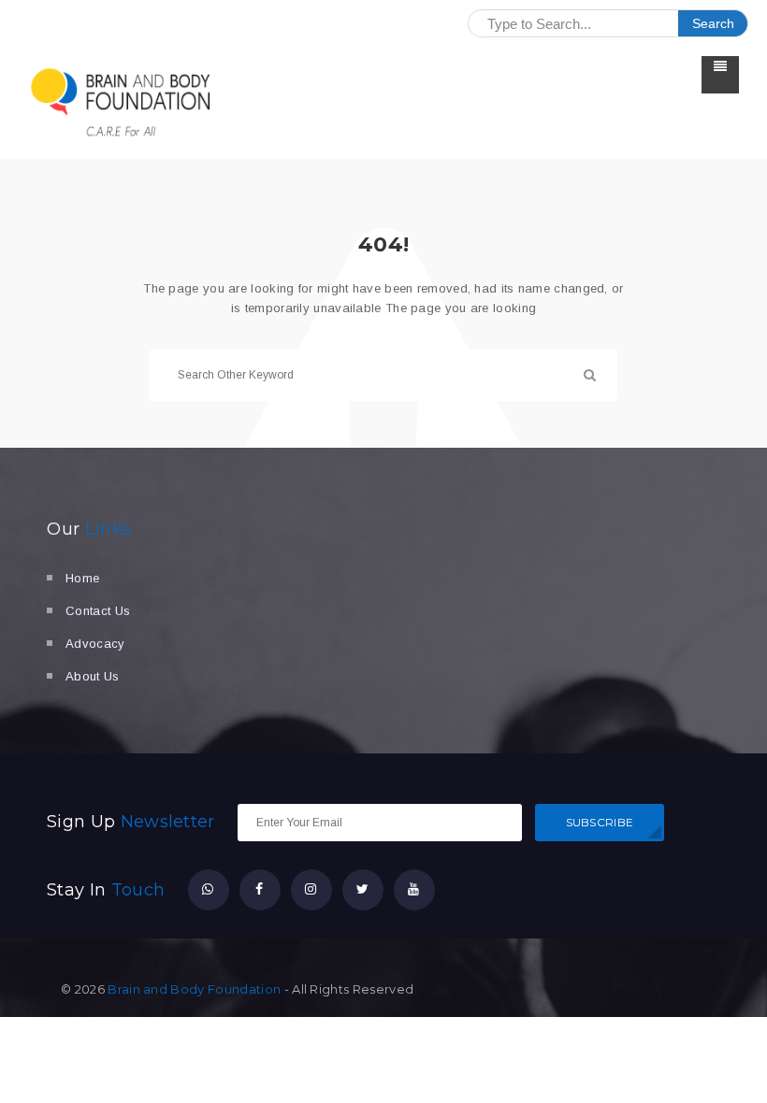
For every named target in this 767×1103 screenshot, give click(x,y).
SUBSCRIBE (600, 822)
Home (82, 578)
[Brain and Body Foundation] (121, 101)
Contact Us (97, 611)
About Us (92, 676)
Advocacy (95, 644)
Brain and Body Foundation (194, 988)
